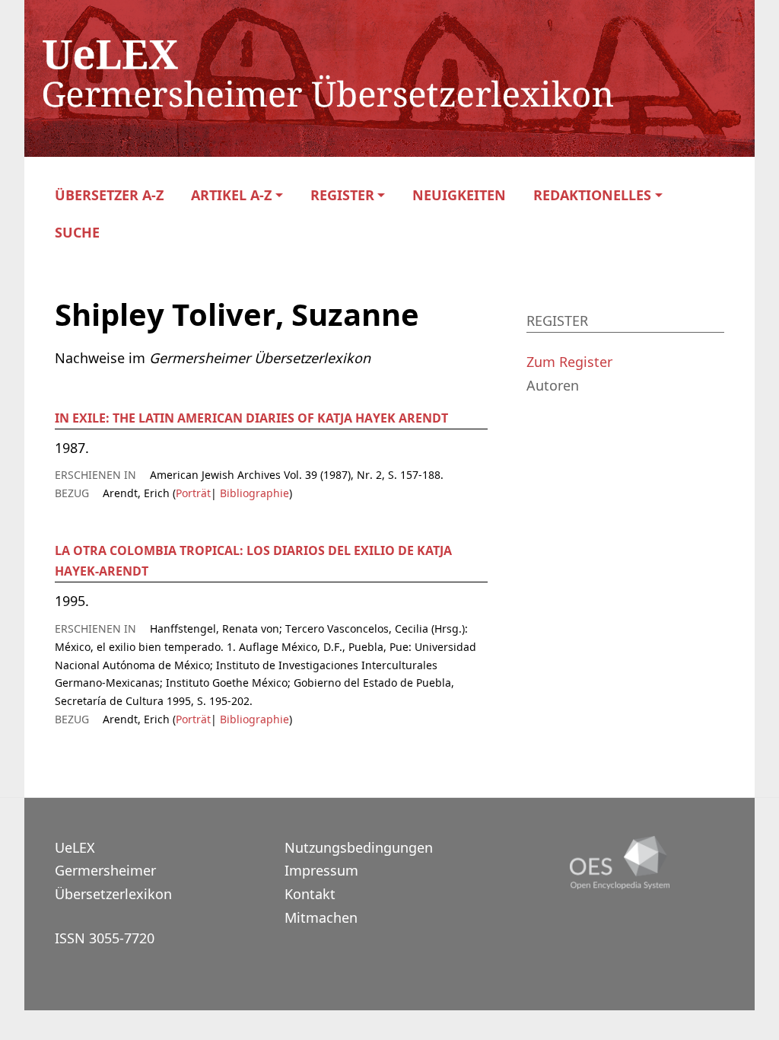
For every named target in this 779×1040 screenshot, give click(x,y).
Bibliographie (253, 493)
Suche (77, 232)
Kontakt (310, 894)
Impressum (321, 870)
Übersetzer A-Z (109, 195)
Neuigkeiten (459, 195)
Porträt (193, 493)
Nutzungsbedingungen (359, 847)
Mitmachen (321, 917)
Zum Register (569, 362)
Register (342, 195)
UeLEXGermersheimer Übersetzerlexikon (113, 870)
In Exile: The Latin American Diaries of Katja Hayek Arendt (251, 418)
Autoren (552, 385)
